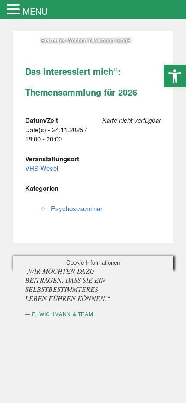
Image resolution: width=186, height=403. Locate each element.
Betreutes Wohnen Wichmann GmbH (86, 40)
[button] (175, 76)
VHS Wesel (41, 168)
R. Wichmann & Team (62, 313)
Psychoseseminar (77, 208)
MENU (35, 11)
